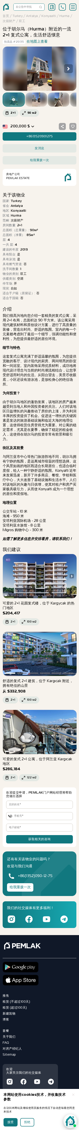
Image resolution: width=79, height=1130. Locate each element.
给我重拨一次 (20, 887)
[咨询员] (70, 1121)
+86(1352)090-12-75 (35, 876)
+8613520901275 (39, 136)
